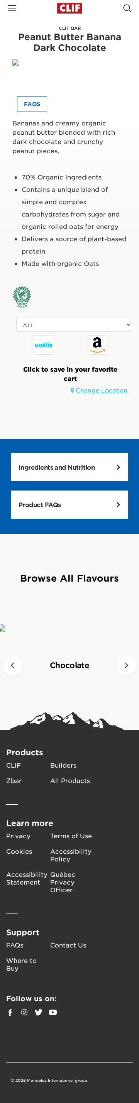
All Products (70, 780)
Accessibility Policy (71, 855)
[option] (43, 347)
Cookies (19, 851)
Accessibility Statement (26, 878)
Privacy (18, 835)
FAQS (32, 104)
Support (22, 932)
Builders (63, 765)
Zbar (14, 780)
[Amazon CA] (97, 345)
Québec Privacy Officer (62, 881)
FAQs (14, 945)
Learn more (29, 822)
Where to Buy (21, 964)
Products (24, 752)
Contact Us (68, 945)
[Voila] (43, 345)
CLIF (13, 765)
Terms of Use (71, 835)
